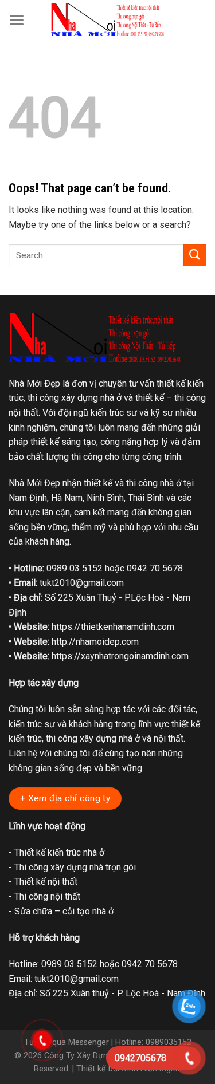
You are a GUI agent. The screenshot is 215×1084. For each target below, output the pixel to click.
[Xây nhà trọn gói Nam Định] (108, 20)
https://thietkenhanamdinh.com (113, 626)
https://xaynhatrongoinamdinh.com (120, 656)
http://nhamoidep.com (95, 641)
